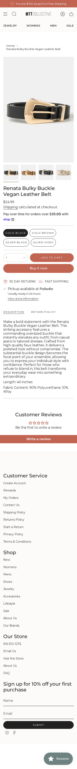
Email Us (9, 651)
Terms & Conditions (17, 541)
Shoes (7, 582)
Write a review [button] (38, 439)
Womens (9, 567)
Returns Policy (13, 519)
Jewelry (8, 589)
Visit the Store (13, 658)
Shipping (10, 207)
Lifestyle (9, 603)
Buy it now (38, 268)
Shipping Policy (14, 512)
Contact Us (11, 505)
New (6, 560)
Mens (7, 574)
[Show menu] (5, 14)
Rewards (9, 490)
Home (10, 45)
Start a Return (13, 527)
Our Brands (11, 625)
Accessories (11, 596)
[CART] (71, 14)
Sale (6, 611)
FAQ (6, 673)
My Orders (10, 498)
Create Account (14, 483)
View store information (23, 298)
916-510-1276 (12, 644)
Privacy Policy (13, 534)
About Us (10, 618)
